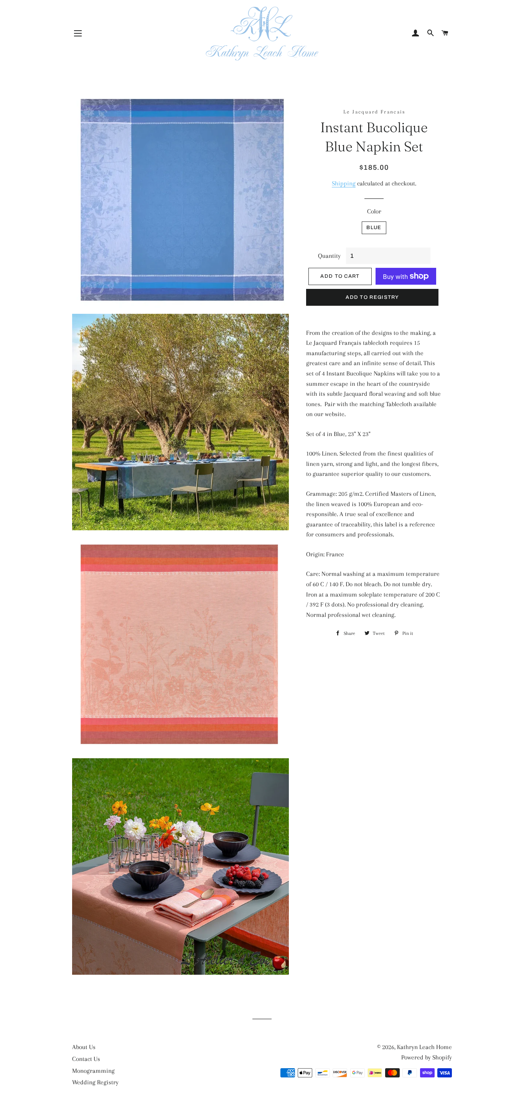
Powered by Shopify (426, 1057)
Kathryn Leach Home (424, 1047)
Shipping (344, 183)
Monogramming (93, 1070)
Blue (373, 227)
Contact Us (86, 1058)
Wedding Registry (95, 1082)
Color (374, 211)
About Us (84, 1047)
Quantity (329, 255)
